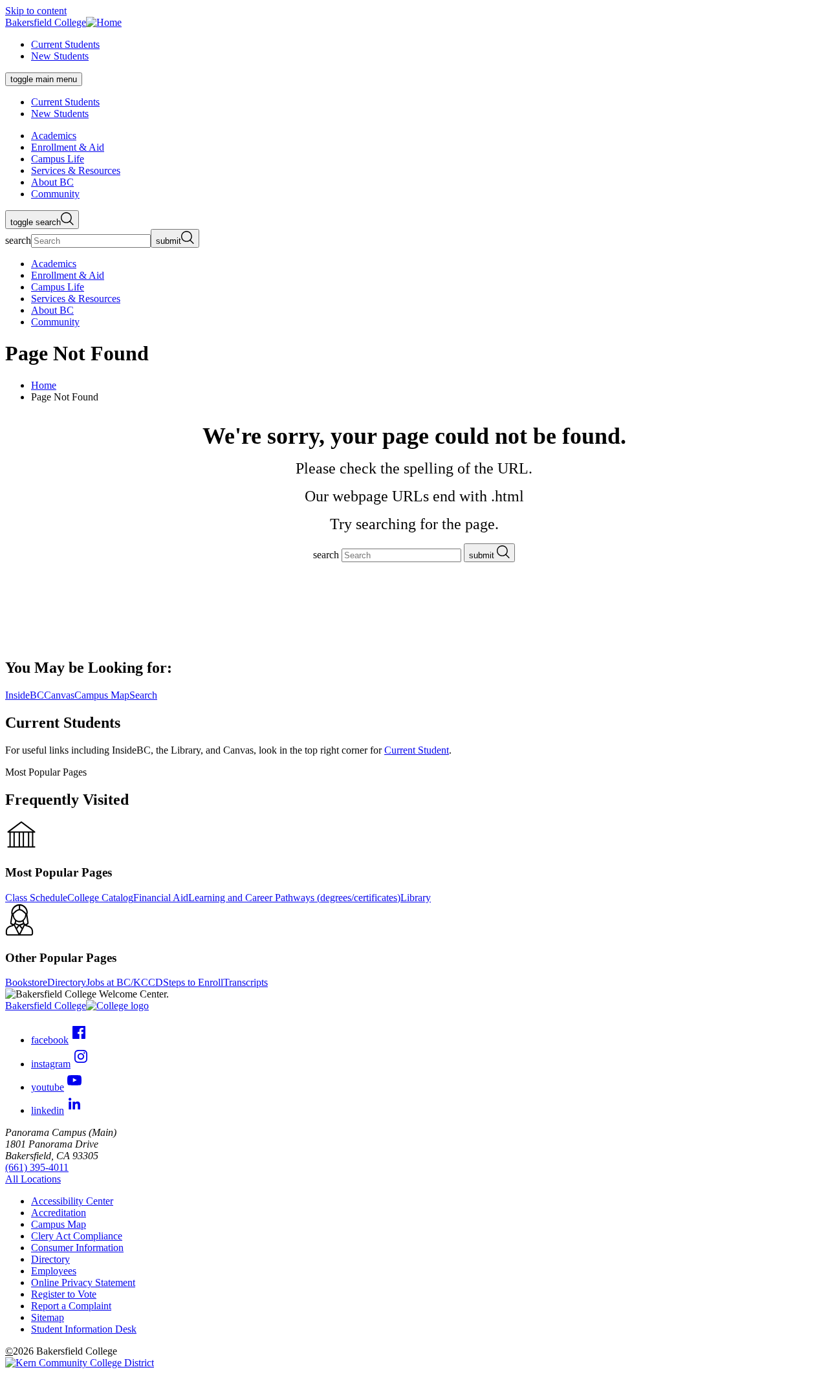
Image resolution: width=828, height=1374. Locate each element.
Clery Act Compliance (76, 1235)
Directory (66, 982)
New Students (60, 55)
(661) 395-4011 (37, 1167)
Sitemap (47, 1317)
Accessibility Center (72, 1200)
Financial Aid (160, 897)
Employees (53, 1270)
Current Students (65, 44)
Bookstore (26, 982)
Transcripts (245, 982)
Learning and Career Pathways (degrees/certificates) (294, 897)
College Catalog (100, 897)
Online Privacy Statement (83, 1282)
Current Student (416, 750)
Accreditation (58, 1212)
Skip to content (36, 10)
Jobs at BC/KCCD (124, 982)
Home (43, 385)
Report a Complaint (71, 1305)
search (18, 240)
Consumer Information (77, 1247)
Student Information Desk (83, 1329)
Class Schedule (36, 897)
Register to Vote (63, 1294)
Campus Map (58, 1224)
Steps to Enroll (193, 982)
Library (415, 897)
